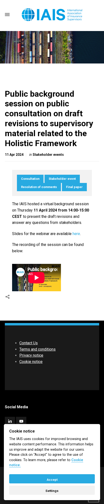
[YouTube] (21, 421)
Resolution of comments (39, 187)
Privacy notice (31, 355)
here (76, 233)
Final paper (74, 187)
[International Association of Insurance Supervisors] (52, 14)
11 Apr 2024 (14, 155)
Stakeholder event (62, 179)
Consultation (30, 179)
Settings (52, 491)
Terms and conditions (37, 349)
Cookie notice (31, 361)
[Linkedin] (10, 421)
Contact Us (28, 343)
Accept (52, 479)
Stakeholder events (48, 155)
